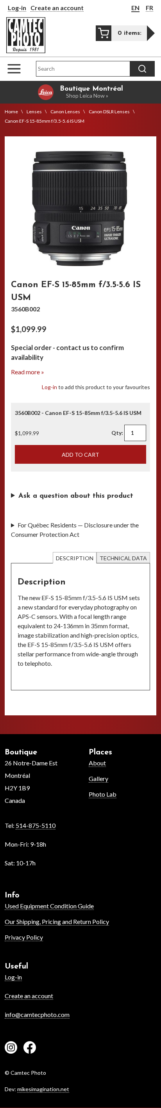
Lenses (34, 111)
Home (11, 111)
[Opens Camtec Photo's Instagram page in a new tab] (11, 1048)
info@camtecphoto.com (37, 1014)
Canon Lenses (65, 111)
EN (135, 7)
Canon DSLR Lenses (109, 111)
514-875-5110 (35, 825)
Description (74, 558)
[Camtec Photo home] (25, 35)
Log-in (17, 7)
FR (149, 7)
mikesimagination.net (43, 1089)
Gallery (98, 778)
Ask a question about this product (75, 496)
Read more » (27, 371)
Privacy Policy (24, 937)
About (97, 763)
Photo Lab (102, 794)
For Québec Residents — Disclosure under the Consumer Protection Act (75, 529)
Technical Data (123, 558)
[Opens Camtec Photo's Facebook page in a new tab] (29, 1048)
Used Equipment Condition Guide (49, 906)
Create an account (57, 7)
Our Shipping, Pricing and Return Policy (57, 921)
